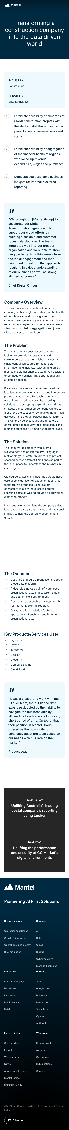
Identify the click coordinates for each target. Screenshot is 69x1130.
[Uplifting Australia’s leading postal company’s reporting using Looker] (34, 809)
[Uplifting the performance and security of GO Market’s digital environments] (34, 851)
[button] (62, 5)
